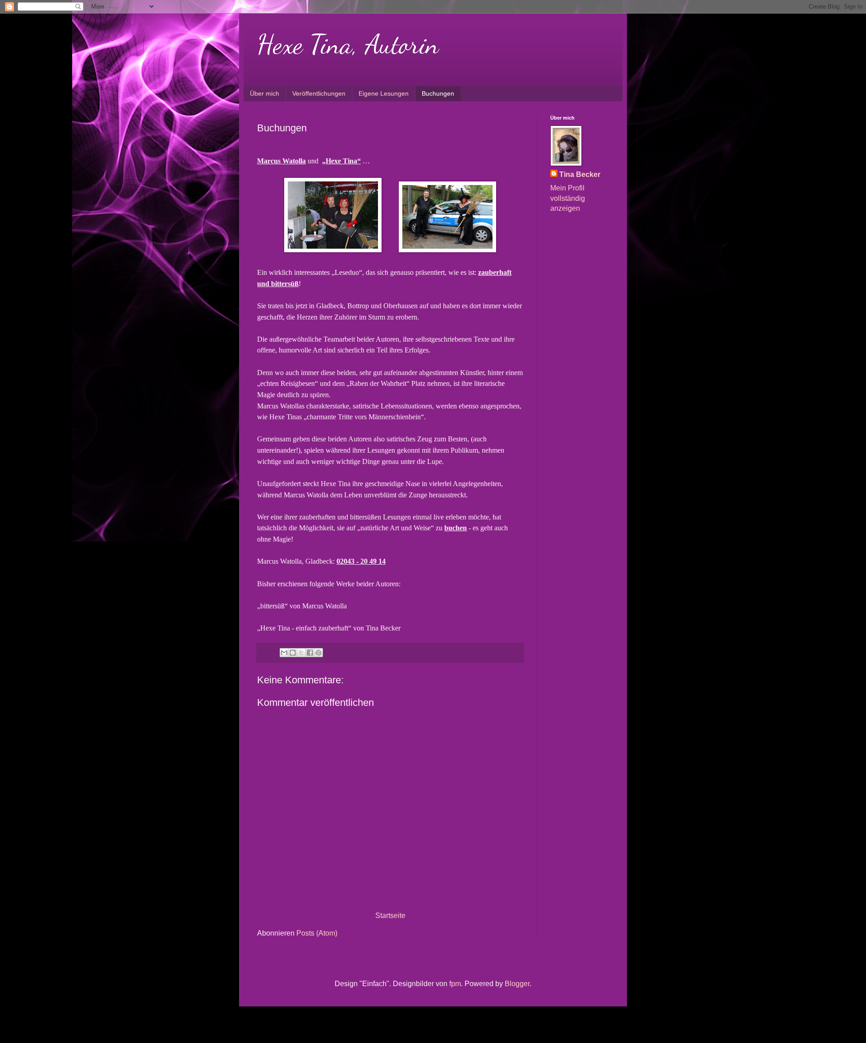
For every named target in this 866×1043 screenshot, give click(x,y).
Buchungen (438, 93)
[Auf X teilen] (301, 652)
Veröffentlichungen (318, 93)
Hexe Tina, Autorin (348, 44)
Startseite (390, 915)
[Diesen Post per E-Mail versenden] (284, 652)
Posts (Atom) (316, 933)
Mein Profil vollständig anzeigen (567, 198)
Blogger (517, 983)
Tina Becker (579, 174)
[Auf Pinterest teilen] (318, 652)
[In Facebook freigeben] (309, 652)
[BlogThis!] (292, 652)
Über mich (264, 93)
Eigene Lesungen (384, 93)
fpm (455, 983)
